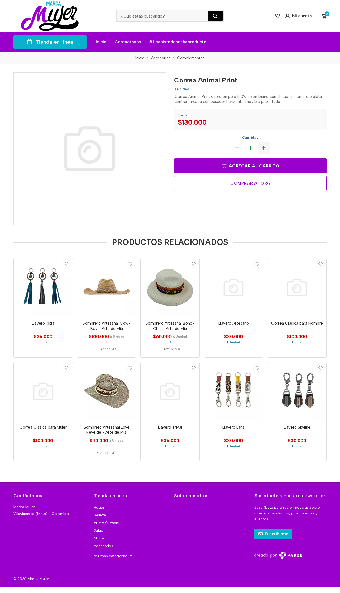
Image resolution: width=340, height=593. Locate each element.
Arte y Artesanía (107, 523)
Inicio (101, 41)
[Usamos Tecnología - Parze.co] (278, 555)
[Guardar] (67, 264)
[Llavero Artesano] (233, 287)
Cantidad (250, 137)
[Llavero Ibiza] (43, 287)
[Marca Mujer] (49, 16)
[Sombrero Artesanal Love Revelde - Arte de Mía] (106, 391)
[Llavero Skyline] (296, 391)
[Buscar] (215, 16)
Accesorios (103, 546)
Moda (99, 538)
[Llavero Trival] (170, 391)
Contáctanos (127, 41)
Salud (98, 530)
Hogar (99, 507)
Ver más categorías (111, 556)
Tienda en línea (54, 42)
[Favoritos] (277, 16)
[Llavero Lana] (233, 391)
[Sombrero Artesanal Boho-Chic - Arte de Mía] (170, 287)
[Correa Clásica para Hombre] (296, 287)
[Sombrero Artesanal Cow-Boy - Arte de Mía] (106, 287)
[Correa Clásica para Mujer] (43, 391)
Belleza (100, 515)
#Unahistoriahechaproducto (177, 41)
